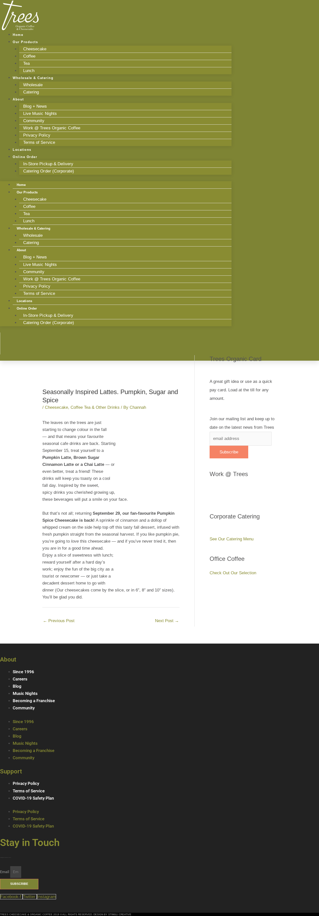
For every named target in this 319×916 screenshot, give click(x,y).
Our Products (25, 42)
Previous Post (59, 620)
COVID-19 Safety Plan (33, 798)
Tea (26, 63)
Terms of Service (39, 142)
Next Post (167, 620)
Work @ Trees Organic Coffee (51, 128)
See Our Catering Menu (231, 539)
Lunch (29, 221)
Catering (31, 92)
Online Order (25, 157)
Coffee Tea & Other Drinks (95, 407)
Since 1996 (23, 671)
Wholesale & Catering (33, 78)
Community (34, 120)
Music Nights (25, 693)
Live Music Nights (40, 113)
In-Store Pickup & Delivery (48, 164)
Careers (20, 678)
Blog (17, 686)
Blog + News (35, 106)
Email (5, 872)
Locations (24, 301)
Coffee (29, 56)
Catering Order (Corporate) (48, 171)
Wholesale (33, 85)
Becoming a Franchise (34, 700)
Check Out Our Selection (233, 573)
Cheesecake (35, 49)
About (18, 99)
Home (21, 185)
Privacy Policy (36, 135)
